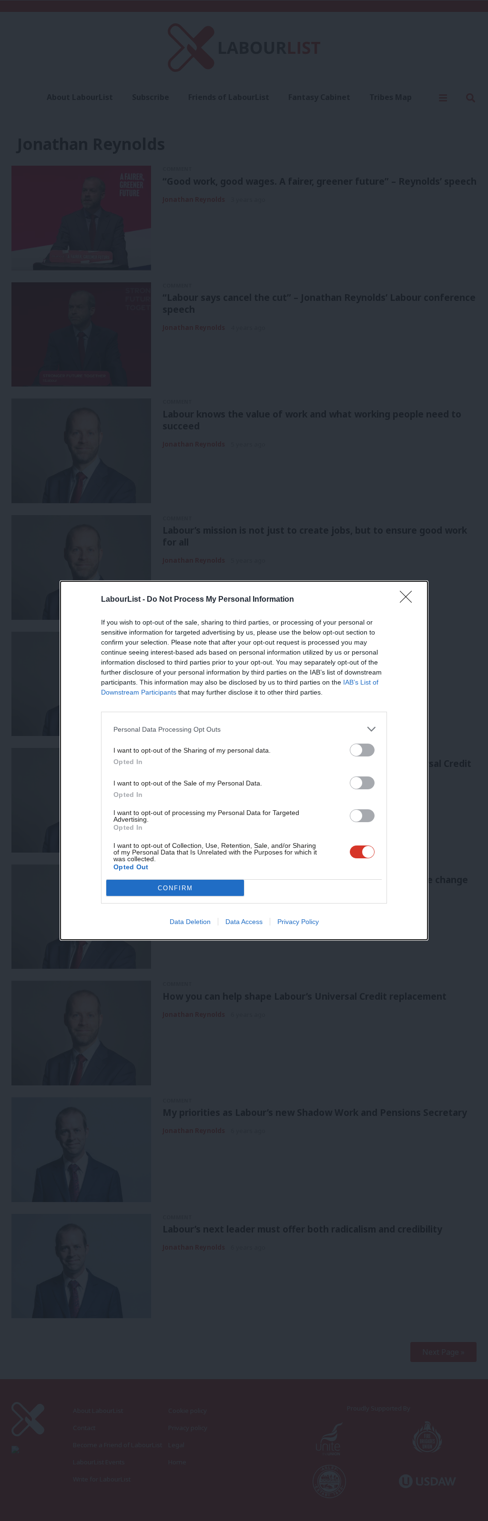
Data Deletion (190, 921)
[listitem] (244, 729)
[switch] (362, 750)
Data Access (244, 921)
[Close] (409, 600)
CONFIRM (175, 888)
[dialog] (244, 760)
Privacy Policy (298, 921)
